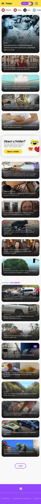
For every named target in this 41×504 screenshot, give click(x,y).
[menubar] (37, 3)
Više (20, 466)
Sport (28, 10)
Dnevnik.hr (8, 10)
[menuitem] (37, 3)
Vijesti (19, 10)
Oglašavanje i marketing (22, 498)
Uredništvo (6, 498)
